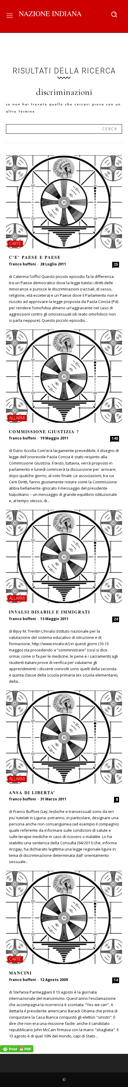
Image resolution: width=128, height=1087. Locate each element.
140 (115, 438)
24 (116, 619)
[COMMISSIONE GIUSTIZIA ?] (64, 376)
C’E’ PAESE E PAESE (35, 257)
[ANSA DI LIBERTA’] (64, 737)
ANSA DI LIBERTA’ (32, 792)
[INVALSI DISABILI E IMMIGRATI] (64, 556)
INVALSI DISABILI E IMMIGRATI (49, 612)
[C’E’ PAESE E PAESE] (64, 201)
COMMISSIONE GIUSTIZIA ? (44, 431)
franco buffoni (22, 264)
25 (116, 264)
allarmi (17, 418)
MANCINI (20, 973)
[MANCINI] (64, 917)
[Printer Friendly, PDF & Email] (16, 1050)
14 (116, 980)
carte (15, 243)
